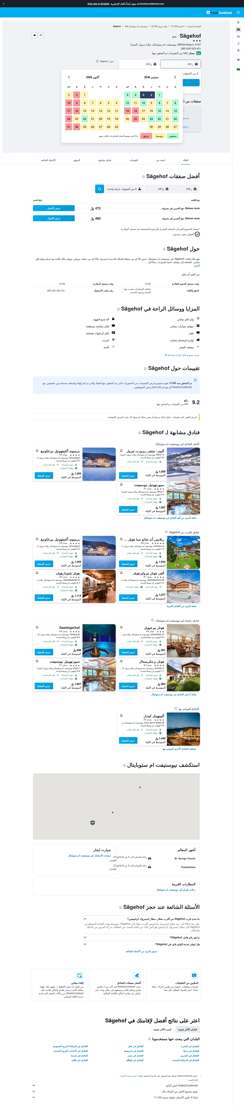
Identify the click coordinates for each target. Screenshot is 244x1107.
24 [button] (143, 119)
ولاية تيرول (162, 26)
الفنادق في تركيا (191, 1050)
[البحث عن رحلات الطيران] (238, 22)
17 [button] (143, 111)
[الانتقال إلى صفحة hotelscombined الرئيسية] (219, 12)
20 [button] (175, 119)
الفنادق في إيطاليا (134, 1060)
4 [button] (135, 95)
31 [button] (68, 127)
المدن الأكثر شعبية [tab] (162, 1029)
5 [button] (127, 95)
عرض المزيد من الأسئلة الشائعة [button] (141, 951)
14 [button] (167, 111)
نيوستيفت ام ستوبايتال (138, 26)
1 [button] (159, 95)
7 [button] (167, 103)
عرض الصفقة (128, 475)
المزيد (197, 265)
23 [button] (151, 119)
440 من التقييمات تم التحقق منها (170, 53)
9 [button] (151, 103)
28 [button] (167, 127)
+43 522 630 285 (191, 48)
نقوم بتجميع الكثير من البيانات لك (180, 1091)
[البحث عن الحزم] (238, 43)
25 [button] (135, 119)
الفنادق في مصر (135, 1055)
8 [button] (159, 103)
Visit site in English (98, 3)
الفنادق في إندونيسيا (133, 1050)
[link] (170, 517)
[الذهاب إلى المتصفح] (238, 50)
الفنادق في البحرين (190, 1055)
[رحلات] (238, 60)
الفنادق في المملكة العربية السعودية (70, 1046)
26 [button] (127, 119)
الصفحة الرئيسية (194, 26)
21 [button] (167, 119)
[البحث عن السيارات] (238, 36)
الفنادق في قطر (135, 1046)
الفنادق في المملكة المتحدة (186, 1060)
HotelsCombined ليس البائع (182, 1085)
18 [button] (135, 111)
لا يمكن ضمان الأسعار (129, 1075)
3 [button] (143, 95)
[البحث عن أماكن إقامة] (238, 29)
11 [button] (135, 103)
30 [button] (151, 127)
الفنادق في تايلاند (80, 1060)
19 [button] (127, 111)
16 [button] (151, 111)
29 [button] (159, 127)
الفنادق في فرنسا (79, 1055)
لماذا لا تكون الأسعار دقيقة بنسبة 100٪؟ (176, 1097)
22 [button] (159, 119)
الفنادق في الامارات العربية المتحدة (71, 1050)
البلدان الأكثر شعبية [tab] (187, 1029)
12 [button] (127, 103)
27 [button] (175, 127)
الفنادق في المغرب (190, 1046)
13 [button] (175, 111)
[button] (3, 3)
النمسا (180, 26)
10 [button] (143, 103)
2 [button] (151, 95)
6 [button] (175, 103)
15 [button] (159, 111)
